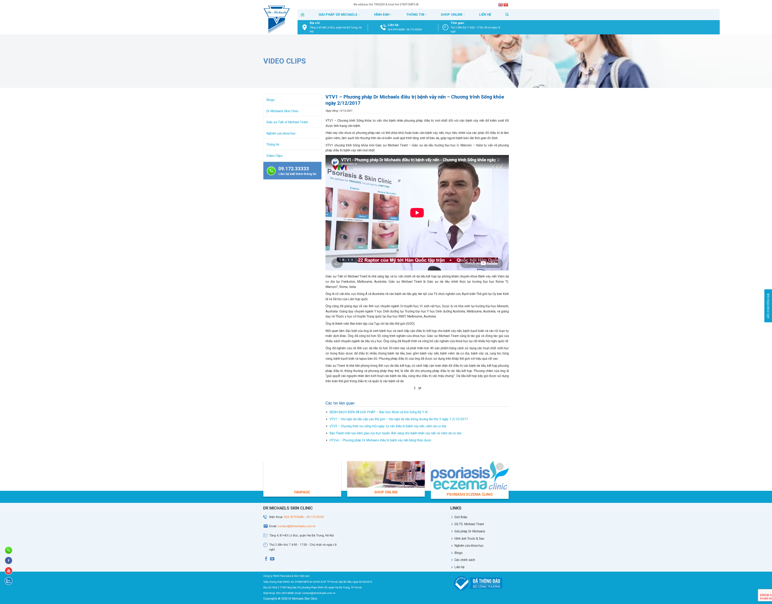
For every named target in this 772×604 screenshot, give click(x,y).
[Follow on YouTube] (272, 559)
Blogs (270, 100)
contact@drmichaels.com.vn (296, 526)
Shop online (452, 14)
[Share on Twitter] (419, 388)
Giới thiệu (460, 517)
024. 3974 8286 (294, 517)
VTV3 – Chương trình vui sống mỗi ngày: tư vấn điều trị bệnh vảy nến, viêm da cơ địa (388, 426)
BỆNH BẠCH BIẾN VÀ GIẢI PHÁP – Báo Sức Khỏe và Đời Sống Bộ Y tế (378, 412)
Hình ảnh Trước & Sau (469, 538)
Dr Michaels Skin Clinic (282, 111)
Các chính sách (464, 560)
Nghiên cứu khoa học (281, 133)
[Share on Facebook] (414, 388)
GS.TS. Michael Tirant (469, 524)
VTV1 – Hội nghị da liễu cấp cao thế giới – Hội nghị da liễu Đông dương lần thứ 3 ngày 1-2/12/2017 (399, 419)
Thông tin (415, 14)
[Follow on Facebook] (266, 559)
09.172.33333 (414, 29)
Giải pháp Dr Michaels (469, 531)
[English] (500, 4)
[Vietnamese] (506, 4)
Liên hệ (485, 14)
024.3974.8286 (396, 29)
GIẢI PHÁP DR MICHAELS (338, 14)
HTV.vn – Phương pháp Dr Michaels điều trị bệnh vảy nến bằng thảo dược (380, 440)
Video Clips (274, 156)
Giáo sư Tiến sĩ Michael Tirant (287, 122)
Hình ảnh (382, 14)
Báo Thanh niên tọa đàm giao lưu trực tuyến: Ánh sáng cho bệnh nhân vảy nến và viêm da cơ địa (395, 433)
